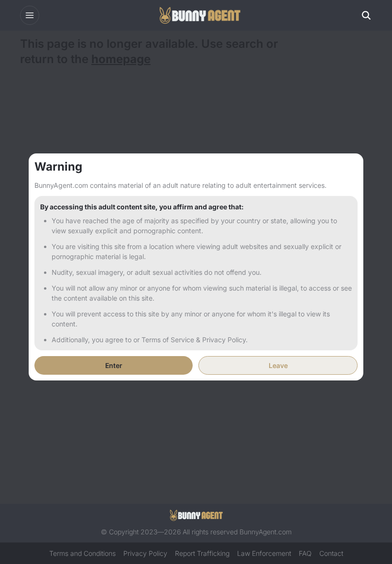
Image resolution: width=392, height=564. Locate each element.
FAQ (305, 553)
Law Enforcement (264, 553)
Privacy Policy (145, 553)
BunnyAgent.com (266, 532)
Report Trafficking (202, 553)
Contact (331, 553)
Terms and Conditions (82, 553)
